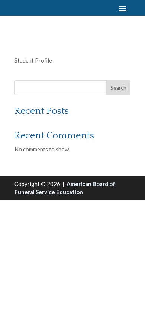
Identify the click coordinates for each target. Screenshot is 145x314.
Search (118, 87)
